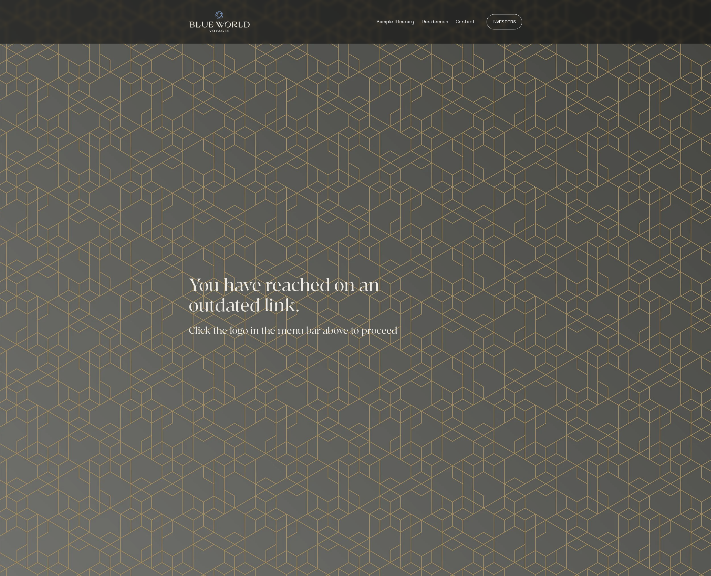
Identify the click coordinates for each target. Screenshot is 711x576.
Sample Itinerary (395, 22)
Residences (435, 22)
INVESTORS (504, 22)
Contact (465, 22)
